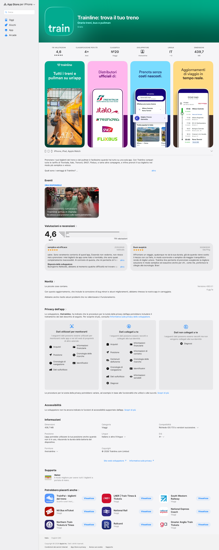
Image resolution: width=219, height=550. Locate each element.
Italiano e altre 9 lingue (112, 436)
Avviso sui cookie (95, 547)
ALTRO (122, 260)
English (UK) (56, 538)
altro (154, 170)
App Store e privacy (78, 547)
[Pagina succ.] (216, 104)
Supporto (109, 547)
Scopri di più (163, 393)
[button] (19, 20)
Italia (46, 538)
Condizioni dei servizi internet (56, 547)
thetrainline (50, 451)
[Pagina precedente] (42, 104)
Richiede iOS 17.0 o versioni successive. (177, 427)
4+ (160, 436)
